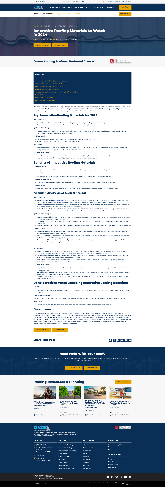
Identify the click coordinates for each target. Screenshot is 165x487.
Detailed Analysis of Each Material (47, 89)
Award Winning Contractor (43, 475)
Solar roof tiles (59, 200)
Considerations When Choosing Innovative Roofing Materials (56, 92)
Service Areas (99, 7)
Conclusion (39, 95)
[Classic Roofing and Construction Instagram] (121, 477)
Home (36, 26)
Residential (54, 7)
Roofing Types (64, 416)
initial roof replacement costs (118, 317)
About (88, 7)
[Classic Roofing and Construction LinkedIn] (112, 477)
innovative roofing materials (67, 109)
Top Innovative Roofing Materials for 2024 (49, 84)
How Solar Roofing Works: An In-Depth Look (69, 403)
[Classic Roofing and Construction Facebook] (107, 477)
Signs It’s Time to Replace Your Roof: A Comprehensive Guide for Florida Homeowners (95, 403)
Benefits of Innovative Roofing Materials (49, 86)
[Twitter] (116, 477)
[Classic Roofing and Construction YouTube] (125, 477)
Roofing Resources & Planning (45, 100)
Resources (111, 7)
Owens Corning (115, 416)
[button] (129, 74)
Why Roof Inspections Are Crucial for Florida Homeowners (44, 404)
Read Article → (39, 408)
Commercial (66, 7)
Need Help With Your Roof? (44, 97)
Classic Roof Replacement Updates (67, 39)
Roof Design (78, 7)
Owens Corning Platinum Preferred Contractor (51, 81)
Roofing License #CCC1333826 (44, 477)
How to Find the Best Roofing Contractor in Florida (120, 403)
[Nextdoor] (130, 477)
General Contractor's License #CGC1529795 (48, 479)
